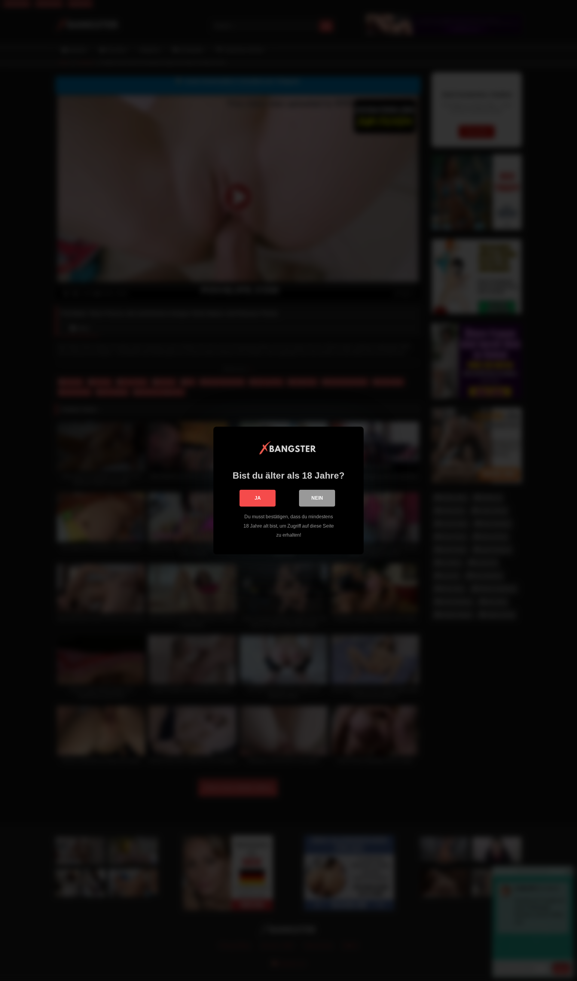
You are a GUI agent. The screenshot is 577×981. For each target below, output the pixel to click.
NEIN (317, 498)
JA (258, 498)
